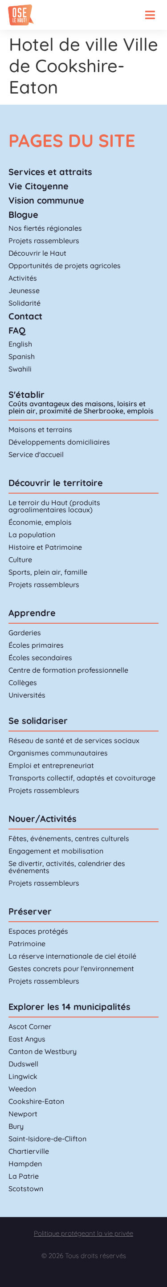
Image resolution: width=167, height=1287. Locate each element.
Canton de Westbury (42, 1051)
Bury (16, 1126)
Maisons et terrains (40, 429)
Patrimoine (26, 943)
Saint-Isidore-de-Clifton (47, 1138)
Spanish (21, 356)
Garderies (24, 632)
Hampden (25, 1163)
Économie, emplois (40, 522)
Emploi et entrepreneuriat (51, 765)
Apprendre (32, 612)
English (20, 343)
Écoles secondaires (40, 657)
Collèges (22, 682)
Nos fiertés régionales (45, 228)
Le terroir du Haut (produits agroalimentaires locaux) (54, 506)
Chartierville (28, 1151)
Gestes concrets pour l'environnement (71, 968)
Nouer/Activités (42, 818)
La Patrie (23, 1176)
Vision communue (46, 200)
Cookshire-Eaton (36, 1101)
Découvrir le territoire (55, 482)
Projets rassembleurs (43, 240)
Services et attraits (50, 171)
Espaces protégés (38, 931)
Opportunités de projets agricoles (64, 265)
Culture (20, 559)
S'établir (26, 394)
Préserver (30, 911)
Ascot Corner (29, 1026)
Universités (26, 694)
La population (31, 534)
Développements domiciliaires (59, 441)
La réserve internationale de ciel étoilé (72, 956)
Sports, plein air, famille (47, 572)
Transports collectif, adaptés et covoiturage (81, 777)
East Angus (26, 1038)
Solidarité (24, 302)
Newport (22, 1113)
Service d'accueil (36, 454)
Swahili (20, 368)
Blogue (23, 214)
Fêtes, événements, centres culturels (68, 838)
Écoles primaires (36, 645)
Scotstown (25, 1188)
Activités (22, 278)
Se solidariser (38, 720)
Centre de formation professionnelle (68, 670)
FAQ (16, 330)
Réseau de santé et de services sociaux (73, 740)
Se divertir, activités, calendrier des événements (66, 867)
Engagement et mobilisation (55, 850)
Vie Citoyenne (38, 186)
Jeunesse (24, 290)
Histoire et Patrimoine (45, 547)
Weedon (22, 1088)
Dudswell (23, 1063)
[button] (150, 14)
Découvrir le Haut (37, 253)
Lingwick (22, 1076)
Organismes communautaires (58, 752)
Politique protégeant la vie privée (83, 1233)
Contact (25, 316)
